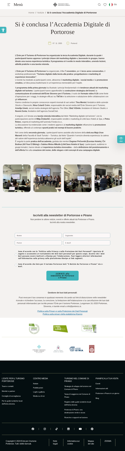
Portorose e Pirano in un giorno (107, 393)
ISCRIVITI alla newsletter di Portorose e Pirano (62, 275)
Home (31, 12)
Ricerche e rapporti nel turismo (76, 417)
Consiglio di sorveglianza (11, 396)
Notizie (40, 12)
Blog (97, 398)
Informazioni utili (102, 388)
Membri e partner (8, 391)
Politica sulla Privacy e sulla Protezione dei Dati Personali (62, 311)
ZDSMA (107, 441)
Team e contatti (7, 386)
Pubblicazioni (38, 388)
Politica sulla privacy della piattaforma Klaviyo (62, 314)
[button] (3, 30)
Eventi (98, 384)
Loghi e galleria (39, 392)
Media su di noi (39, 396)
